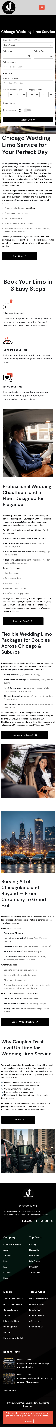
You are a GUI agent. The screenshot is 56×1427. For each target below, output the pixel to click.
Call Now (16, 1119)
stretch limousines (30, 190)
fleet (17, 197)
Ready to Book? (21, 621)
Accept (28, 1421)
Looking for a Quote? (22, 735)
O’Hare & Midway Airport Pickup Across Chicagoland (34, 1380)
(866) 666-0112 (29, 1206)
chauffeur (30, 208)
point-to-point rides (20, 240)
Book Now (18, 256)
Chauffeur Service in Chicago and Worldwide (33, 1365)
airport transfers (42, 240)
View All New (9, 1390)
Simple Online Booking (23, 1021)
